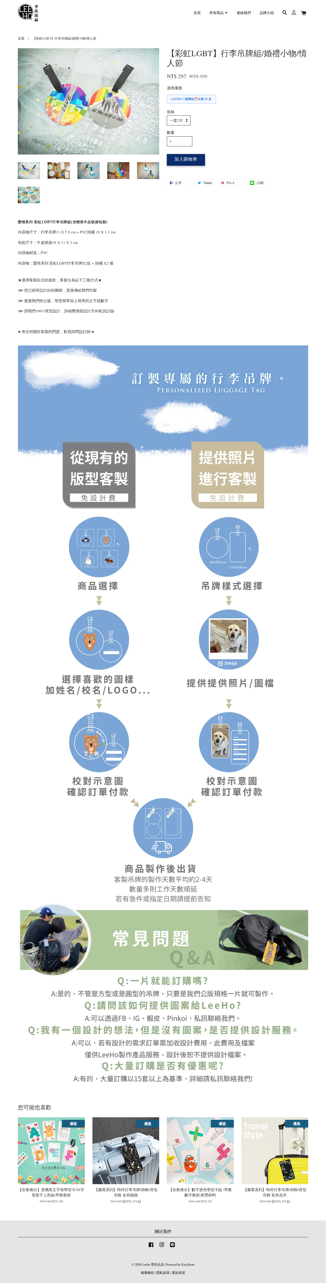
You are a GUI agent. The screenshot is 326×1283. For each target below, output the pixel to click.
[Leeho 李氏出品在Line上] (172, 1247)
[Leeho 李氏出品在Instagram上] (161, 1247)
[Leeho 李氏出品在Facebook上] (151, 1247)
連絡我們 (244, 12)
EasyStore (188, 1264)
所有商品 (217, 12)
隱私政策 (163, 1272)
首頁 (197, 12)
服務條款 (147, 1272)
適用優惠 (174, 87)
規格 (170, 111)
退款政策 (178, 1272)
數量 (170, 132)
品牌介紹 (267, 12)
